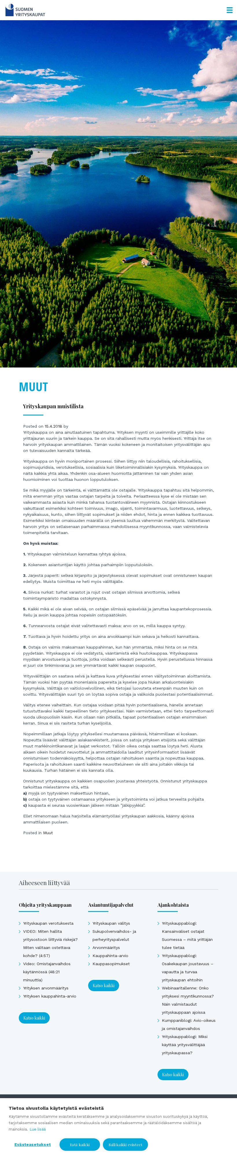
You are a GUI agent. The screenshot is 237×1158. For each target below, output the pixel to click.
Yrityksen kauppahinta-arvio (49, 996)
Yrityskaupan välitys (111, 923)
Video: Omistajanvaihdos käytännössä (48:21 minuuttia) (47, 971)
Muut (48, 832)
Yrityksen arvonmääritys (45, 988)
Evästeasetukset (32, 1144)
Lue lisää (37, 1129)
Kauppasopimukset (111, 963)
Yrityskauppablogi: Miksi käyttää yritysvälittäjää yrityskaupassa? (185, 1044)
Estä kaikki (80, 1144)
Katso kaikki (34, 1018)
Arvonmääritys (106, 947)
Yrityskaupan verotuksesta (48, 923)
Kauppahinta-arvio (110, 955)
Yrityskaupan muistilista (53, 406)
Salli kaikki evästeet (125, 1144)
